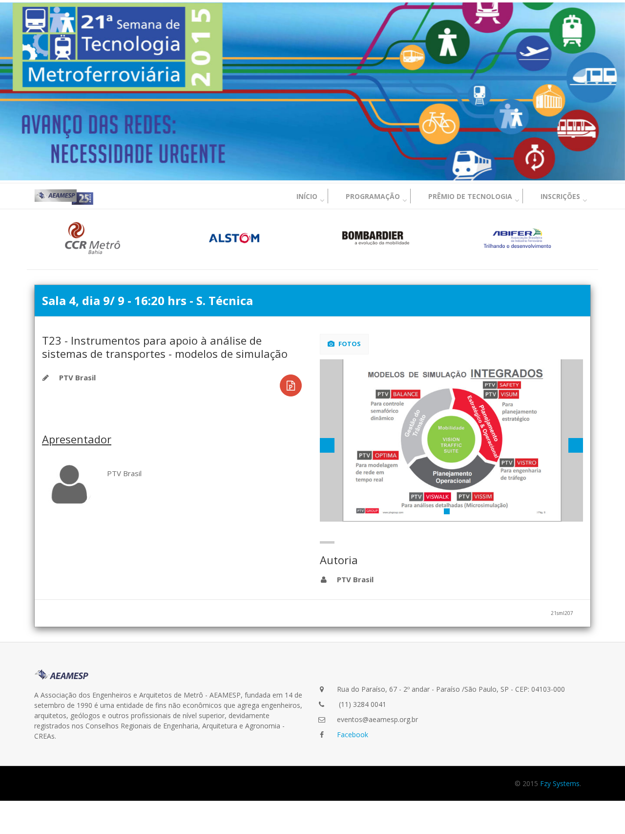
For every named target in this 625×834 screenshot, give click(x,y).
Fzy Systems (560, 783)
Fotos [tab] (349, 343)
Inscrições (560, 196)
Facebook (352, 734)
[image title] (451, 440)
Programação (373, 196)
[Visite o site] (92, 238)
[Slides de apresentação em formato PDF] (291, 385)
